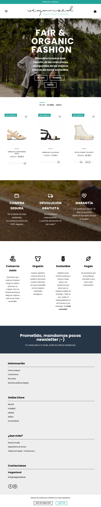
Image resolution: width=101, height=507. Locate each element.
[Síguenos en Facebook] (10, 486)
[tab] (42, 105)
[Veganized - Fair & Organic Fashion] (50, 11)
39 (16, 163)
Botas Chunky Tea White (84, 152)
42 (25, 163)
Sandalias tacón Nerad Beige (17, 152)
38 (14, 163)
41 (22, 163)
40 (19, 163)
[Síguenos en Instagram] (15, 486)
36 (8, 163)
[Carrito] (95, 11)
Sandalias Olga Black (50, 152)
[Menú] (6, 11)
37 (11, 163)
